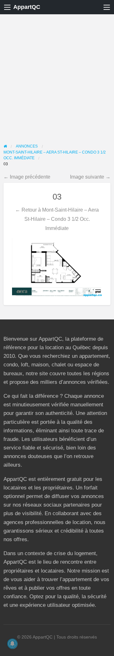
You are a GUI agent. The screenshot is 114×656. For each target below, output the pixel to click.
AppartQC (26, 7)
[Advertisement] (57, 74)
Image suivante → (90, 177)
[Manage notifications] (12, 644)
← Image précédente (26, 177)
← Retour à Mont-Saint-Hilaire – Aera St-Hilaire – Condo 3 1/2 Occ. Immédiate (57, 219)
